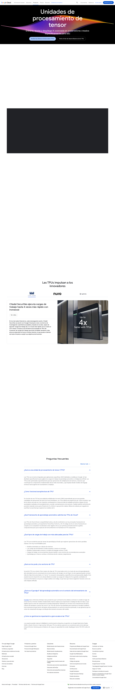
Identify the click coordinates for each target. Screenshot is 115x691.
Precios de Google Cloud (30, 646)
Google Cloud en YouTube (98, 663)
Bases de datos (51, 648)
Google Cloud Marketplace (76, 653)
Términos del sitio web (24, 684)
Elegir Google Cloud (6, 646)
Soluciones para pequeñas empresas (56, 670)
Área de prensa (96, 661)
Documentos (84, 2)
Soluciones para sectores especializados (57, 665)
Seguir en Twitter (96, 668)
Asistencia (91, 2)
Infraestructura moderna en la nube (10, 651)
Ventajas (38, 58)
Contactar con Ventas (97, 646)
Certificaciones (73, 668)
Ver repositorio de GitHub (67, 242)
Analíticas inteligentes (52, 653)
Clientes (66, 58)
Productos (35, 2)
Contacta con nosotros (56, 2)
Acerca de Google (6, 684)
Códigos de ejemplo (74, 661)
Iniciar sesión (98, 2)
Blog (3, 668)
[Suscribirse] (96, 688)
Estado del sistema (74, 676)
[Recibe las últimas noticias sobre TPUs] (42, 39)
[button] (83, 75)
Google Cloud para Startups (76, 673)
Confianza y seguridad (7, 648)
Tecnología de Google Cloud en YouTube (102, 666)
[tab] (32, 294)
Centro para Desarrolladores (99, 658)
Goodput (26, 600)
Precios (42, 2)
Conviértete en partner (98, 651)
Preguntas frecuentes (88, 58)
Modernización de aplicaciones (54, 651)
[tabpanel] (57, 392)
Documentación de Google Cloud (78, 648)
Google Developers (74, 671)
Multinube (4, 653)
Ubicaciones (5, 658)
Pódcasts (94, 656)
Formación (72, 666)
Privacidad (14, 684)
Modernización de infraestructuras (55, 646)
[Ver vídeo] (13, 315)
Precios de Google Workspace (31, 648)
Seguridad (49, 658)
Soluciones (28, 2)
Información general (26, 58)
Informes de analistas (7, 663)
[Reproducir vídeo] (32, 85)
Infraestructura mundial (8, 656)
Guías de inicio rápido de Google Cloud (79, 651)
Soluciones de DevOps (52, 667)
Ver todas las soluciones (53, 672)
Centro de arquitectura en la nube (78, 663)
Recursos (75, 58)
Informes (4, 666)
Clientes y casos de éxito (8, 661)
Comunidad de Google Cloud (99, 677)
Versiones (48, 58)
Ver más (56, 414)
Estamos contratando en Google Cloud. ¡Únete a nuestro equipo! (102, 674)
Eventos (94, 653)
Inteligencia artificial (52, 656)
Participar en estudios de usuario (100, 671)
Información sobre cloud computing (78, 656)
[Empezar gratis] (108, 2)
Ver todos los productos (30, 651)
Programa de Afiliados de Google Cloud (79, 646)
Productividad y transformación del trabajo (55, 662)
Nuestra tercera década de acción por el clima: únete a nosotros (85, 684)
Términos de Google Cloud (37, 684)
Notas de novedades (75, 678)
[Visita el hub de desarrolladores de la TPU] (71, 39)
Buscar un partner (96, 648)
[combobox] (107, 687)
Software (57, 58)
